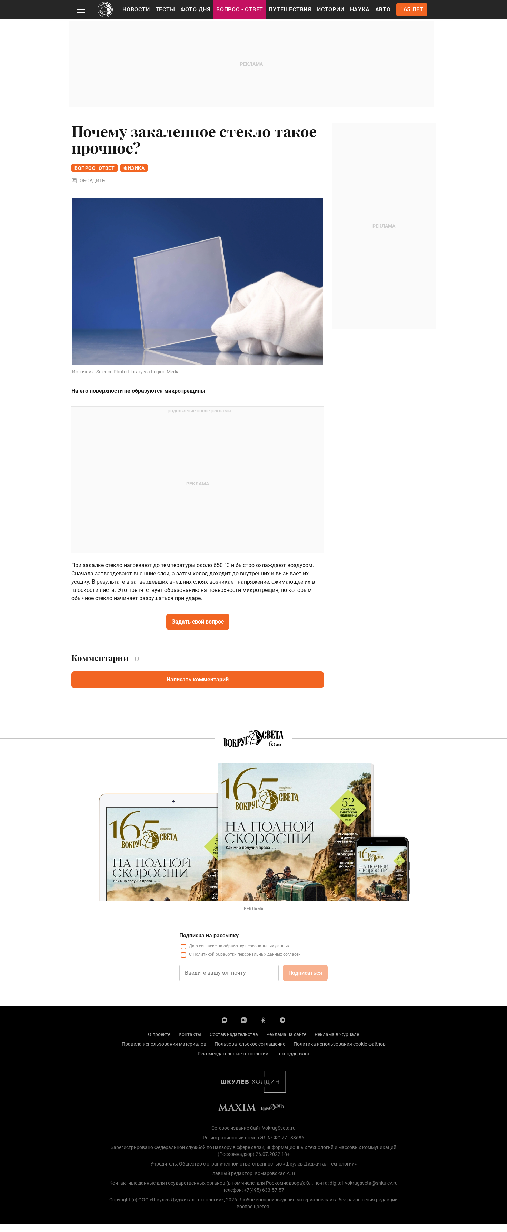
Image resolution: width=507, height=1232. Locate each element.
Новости (136, 9)
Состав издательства (234, 1034)
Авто (383, 9)
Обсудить (92, 180)
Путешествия (290, 9)
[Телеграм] (282, 1020)
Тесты (165, 9)
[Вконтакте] (244, 1020)
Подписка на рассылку (209, 935)
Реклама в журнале (337, 1034)
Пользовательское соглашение (250, 1044)
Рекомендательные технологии (233, 1053)
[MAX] (224, 1020)
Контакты (190, 1034)
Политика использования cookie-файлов (340, 1044)
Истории (331, 9)
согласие (208, 946)
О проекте (159, 1034)
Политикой (204, 954)
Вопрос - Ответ (239, 9)
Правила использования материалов (164, 1044)
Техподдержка (293, 1053)
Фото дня (196, 9)
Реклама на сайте (286, 1034)
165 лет (412, 9)
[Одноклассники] (263, 1020)
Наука (360, 9)
